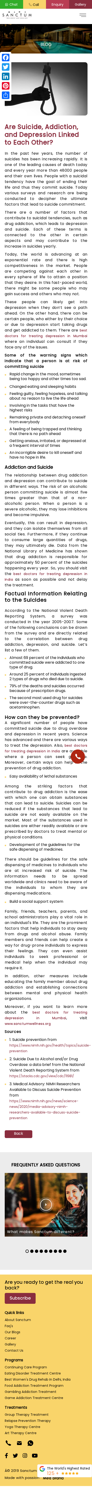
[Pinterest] (5, 86)
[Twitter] (5, 67)
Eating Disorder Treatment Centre (33, 1373)
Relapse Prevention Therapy (28, 1420)
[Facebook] (5, 57)
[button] (57, 4)
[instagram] (25, 1455)
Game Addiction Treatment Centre (34, 1397)
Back (18, 1133)
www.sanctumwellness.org (28, 1023)
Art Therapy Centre (21, 1433)
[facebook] (6, 1455)
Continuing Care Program (26, 1367)
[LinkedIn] (5, 76)
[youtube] (35, 1455)
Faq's (9, 1326)
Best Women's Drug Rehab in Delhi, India (38, 1379)
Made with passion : (24, 1477)
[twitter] (15, 1455)
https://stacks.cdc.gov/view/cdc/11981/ (41, 1076)
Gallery (10, 1344)
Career (10, 1338)
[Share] (5, 95)
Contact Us (14, 1350)
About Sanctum (18, 1319)
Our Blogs (12, 1332)
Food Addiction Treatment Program (34, 1385)
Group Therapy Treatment (27, 1414)
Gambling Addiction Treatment (30, 1391)
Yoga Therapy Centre (22, 1426)
